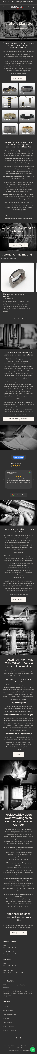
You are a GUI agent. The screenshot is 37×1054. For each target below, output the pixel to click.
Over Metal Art (18, 78)
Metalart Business (8, 1026)
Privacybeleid (31, 1045)
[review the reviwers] (30, 472)
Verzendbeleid (26, 1050)
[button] (4, 7)
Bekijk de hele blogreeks (8, 258)
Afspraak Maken (8, 1010)
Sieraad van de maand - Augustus (14, 295)
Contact (18, 754)
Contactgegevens (25, 1047)
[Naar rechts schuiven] (22, 318)
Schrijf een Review (18, 457)
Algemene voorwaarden (15, 1050)
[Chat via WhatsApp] (32, 1049)
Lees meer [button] (18, 486)
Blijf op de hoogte (18, 933)
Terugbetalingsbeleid (14, 1047)
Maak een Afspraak (18, 245)
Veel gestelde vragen (10, 1014)
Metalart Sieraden (11, 1045)
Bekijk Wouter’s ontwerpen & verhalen (18, 419)
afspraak (6, 987)
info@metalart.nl (10, 954)
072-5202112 (9, 951)
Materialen (6, 1018)
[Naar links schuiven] (15, 318)
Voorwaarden (7, 1022)
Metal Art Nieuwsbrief (10, 1030)
